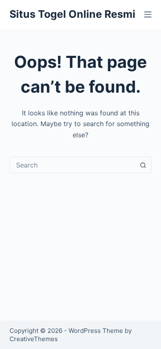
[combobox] (72, 165)
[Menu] (148, 14)
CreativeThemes (33, 339)
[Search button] (143, 165)
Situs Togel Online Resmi (72, 14)
